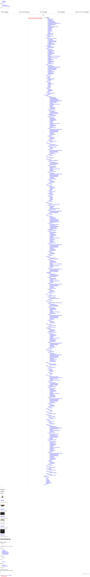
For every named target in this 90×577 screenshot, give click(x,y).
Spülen (49, 32)
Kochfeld (49, 25)
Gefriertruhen (50, 65)
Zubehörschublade (51, 63)
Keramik (51, 197)
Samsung (47, 419)
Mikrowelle (50, 29)
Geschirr (47, 37)
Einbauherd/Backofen (51, 21)
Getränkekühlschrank (51, 66)
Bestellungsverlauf (49, 482)
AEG (47, 95)
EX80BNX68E (2, 516)
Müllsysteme (50, 79)
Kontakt (47, 479)
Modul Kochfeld (50, 59)
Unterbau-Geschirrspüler (52, 44)
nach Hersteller (46, 94)
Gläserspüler (50, 42)
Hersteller (3, 561)
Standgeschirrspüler (51, 43)
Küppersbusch (48, 327)
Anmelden (3, 1)
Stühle (49, 77)
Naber (47, 365)
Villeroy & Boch (48, 468)
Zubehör (49, 36)
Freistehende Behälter (51, 78)
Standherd (49, 60)
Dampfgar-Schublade (53, 232)
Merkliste (47, 483)
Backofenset (50, 49)
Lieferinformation (4, 551)
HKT (47, 323)
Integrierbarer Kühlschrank (52, 68)
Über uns (47, 477)
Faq (46, 478)
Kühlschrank (50, 28)
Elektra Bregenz (48, 272)
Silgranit (49, 31)
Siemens (47, 424)
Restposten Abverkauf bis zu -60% (35, 18)
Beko (47, 158)
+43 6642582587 (4, 5)
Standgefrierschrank (51, 72)
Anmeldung (48, 480)
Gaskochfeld (50, 54)
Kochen (47, 48)
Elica (47, 294)
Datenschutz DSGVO (5, 552)
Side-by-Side (50, 30)
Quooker (47, 414)
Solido (47, 465)
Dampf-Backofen (50, 50)
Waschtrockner (50, 90)
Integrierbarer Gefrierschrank (52, 67)
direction (10, 575)
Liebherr (47, 349)
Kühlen (47, 64)
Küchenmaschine (50, 47)
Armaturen (49, 190)
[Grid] (1, 541)
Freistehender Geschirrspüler (52, 38)
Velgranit (49, 86)
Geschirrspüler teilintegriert (54, 112)
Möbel (47, 75)
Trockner (49, 88)
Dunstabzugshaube (51, 20)
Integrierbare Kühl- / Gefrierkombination (54, 23)
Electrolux (47, 256)
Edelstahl (49, 82)
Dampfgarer (50, 19)
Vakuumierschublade (51, 61)
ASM (47, 156)
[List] (0, 541)
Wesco (47, 470)
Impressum (3, 550)
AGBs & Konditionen (5, 553)
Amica (47, 142)
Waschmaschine (50, 34)
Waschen (49, 179)
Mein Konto (48, 481)
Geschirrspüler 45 (52, 111)
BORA (47, 202)
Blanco (47, 184)
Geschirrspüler (50, 39)
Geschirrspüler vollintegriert (52, 22)
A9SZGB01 (2, 500)
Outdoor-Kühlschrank (51, 71)
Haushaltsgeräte (50, 114)
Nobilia (47, 408)
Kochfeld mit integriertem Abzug (53, 26)
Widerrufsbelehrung (5, 554)
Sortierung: (2, 542)
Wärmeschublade (50, 33)
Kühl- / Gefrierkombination (52, 69)
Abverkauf (48, 18)
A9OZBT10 (2, 509)
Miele (47, 362)
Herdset (49, 55)
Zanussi (47, 473)
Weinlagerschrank (50, 73)
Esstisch (49, 76)
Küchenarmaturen (50, 27)
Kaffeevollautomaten (51, 46)
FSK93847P (2, 526)
